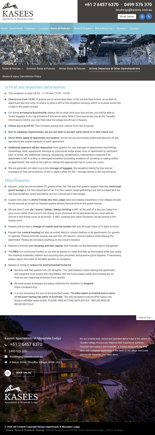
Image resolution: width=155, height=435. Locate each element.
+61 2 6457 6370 (102, 4)
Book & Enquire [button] (83, 28)
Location (44, 28)
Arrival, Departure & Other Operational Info (114, 68)
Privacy (9, 430)
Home (4, 28)
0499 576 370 (138, 4)
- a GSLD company (113, 430)
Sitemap (40, 430)
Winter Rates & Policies (72, 68)
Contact (134, 28)
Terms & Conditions (24, 430)
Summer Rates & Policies (40, 68)
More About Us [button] (104, 28)
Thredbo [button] (121, 28)
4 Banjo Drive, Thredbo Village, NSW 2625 (35, 362)
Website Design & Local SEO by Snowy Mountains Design (75, 430)
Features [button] (30, 28)
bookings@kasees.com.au (134, 10)
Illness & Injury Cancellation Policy (21, 76)
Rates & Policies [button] (61, 28)
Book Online (127, 16)
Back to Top (145, 317)
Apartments (16, 28)
